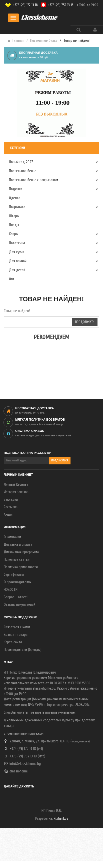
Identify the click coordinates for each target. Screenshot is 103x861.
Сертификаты (14, 574)
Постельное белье (44, 41)
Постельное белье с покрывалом (33, 180)
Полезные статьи (17, 559)
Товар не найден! (77, 41)
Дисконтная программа (21, 552)
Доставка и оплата (18, 544)
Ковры (13, 234)
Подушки (15, 189)
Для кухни (16, 252)
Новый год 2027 (21, 162)
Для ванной (17, 261)
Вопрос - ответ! (16, 597)
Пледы (14, 225)
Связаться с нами (17, 627)
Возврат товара (16, 635)
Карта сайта (13, 642)
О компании (12, 537)
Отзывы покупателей (19, 605)
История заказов (16, 492)
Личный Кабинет (16, 484)
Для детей (17, 270)
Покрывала (17, 207)
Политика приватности (21, 567)
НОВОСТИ (11, 590)
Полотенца (17, 243)
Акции (8, 514)
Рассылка (11, 507)
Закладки (11, 499)
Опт (11, 279)
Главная (18, 41)
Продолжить (84, 322)
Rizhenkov (61, 818)
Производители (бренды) (23, 650)
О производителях (17, 582)
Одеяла (14, 198)
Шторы (14, 216)
